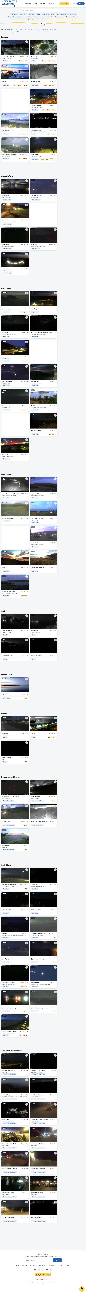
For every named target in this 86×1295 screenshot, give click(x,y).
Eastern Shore (45, 14)
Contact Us (67, 1265)
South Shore (73, 14)
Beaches (43, 16)
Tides (40, 19)
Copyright (32, 1265)
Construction (50, 16)
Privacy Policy (52, 1265)
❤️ (42, 1279)
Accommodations (27, 16)
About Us (51, 3)
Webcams (28, 3)
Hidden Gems (66, 19)
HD (60, 19)
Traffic (45, 19)
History (27, 19)
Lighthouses (34, 19)
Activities (36, 16)
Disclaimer (25, 1265)
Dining (67, 16)
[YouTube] (47, 1269)
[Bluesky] (34, 1269)
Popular (73, 19)
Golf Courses (75, 16)
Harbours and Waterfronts (17, 19)
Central (38, 14)
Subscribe (57, 1260)
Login (73, 3)
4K (50, 19)
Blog (35, 3)
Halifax (52, 14)
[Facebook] (43, 1269)
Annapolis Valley (14, 14)
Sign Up (81, 3)
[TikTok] (51, 1269)
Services (42, 3)
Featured (55, 19)
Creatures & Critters (59, 16)
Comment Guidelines (42, 1265)
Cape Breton (31, 14)
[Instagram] (38, 1269)
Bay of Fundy (23, 14)
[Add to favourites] (26, 41)
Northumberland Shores (62, 14)
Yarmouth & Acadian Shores (14, 16)
